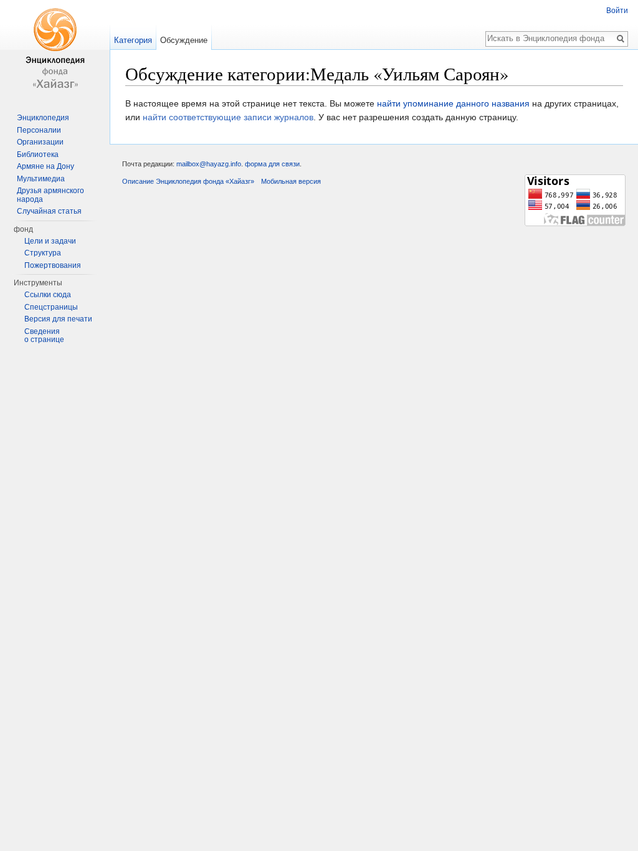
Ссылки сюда (47, 294)
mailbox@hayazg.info (208, 164)
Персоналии (39, 130)
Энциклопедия (43, 117)
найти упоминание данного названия (453, 103)
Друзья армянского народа (50, 195)
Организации (40, 142)
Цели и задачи (50, 241)
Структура (42, 253)
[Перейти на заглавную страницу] (55, 50)
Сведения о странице (44, 336)
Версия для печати (58, 319)
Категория (133, 40)
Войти (617, 10)
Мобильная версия (291, 181)
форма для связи (272, 164)
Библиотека (38, 154)
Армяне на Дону (45, 166)
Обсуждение (183, 40)
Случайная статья (49, 211)
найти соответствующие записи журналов (228, 117)
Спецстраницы (51, 307)
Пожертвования (52, 265)
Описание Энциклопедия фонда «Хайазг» (188, 181)
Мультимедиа (41, 178)
